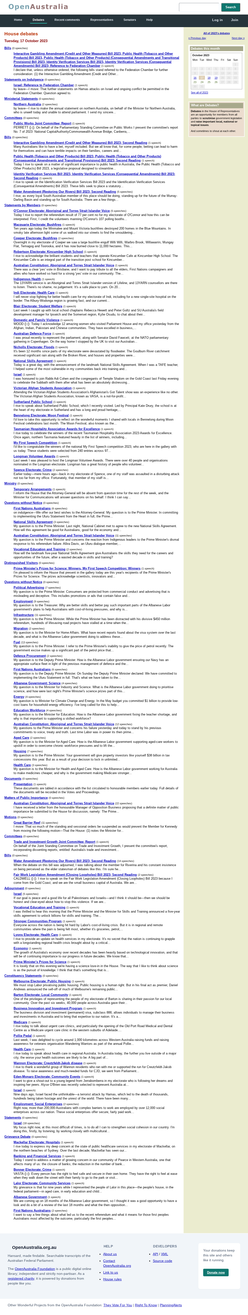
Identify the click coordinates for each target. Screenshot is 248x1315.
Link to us (110, 1272)
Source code (162, 1261)
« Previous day (197, 38)
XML (164, 1254)
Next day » (238, 38)
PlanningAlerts (171, 1305)
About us (110, 1254)
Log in (217, 20)
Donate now (216, 1272)
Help (149, 20)
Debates (38, 20)
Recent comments (67, 20)
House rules (112, 1279)
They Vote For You (117, 1305)
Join (234, 20)
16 (195, 77)
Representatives (101, 20)
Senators (130, 20)
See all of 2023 (199, 92)
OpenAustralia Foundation (35, 1269)
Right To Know (146, 1305)
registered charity (21, 1278)
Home (18, 20)
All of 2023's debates (216, 33)
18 (209, 77)
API (155, 1254)
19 (216, 77)
